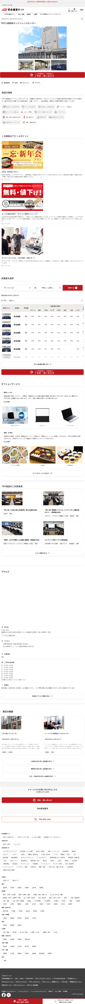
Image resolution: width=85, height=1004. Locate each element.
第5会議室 (17, 349)
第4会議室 (17, 341)
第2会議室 (17, 324)
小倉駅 (35, 14)
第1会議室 (17, 316)
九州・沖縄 (21, 14)
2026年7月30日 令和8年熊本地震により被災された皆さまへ (42, 1)
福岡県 (29, 14)
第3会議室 (17, 333)
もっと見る (7, 401)
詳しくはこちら (6, 179)
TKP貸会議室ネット (9, 14)
